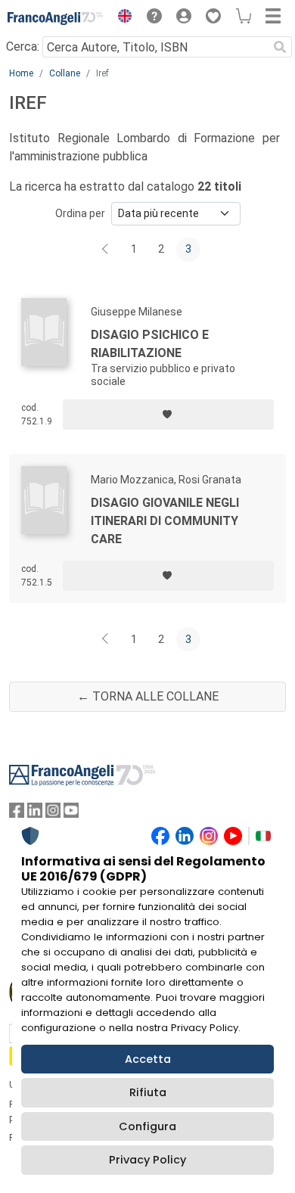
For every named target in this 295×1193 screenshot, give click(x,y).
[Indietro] (107, 250)
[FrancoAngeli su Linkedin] (34, 813)
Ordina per (80, 213)
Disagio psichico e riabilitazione (150, 344)
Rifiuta (147, 1092)
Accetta (148, 1059)
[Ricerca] (280, 46)
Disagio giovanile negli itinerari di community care (165, 521)
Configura (147, 1126)
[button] (121, 18)
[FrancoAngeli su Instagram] (53, 813)
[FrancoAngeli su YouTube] (71, 813)
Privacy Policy (147, 1159)
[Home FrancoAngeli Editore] (56, 18)
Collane (64, 73)
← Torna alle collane (148, 696)
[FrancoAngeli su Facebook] (16, 813)
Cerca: (22, 46)
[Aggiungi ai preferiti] (168, 414)
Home (21, 73)
